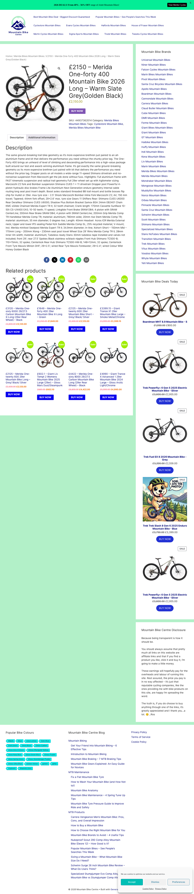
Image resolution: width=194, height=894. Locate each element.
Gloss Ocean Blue (33, 755)
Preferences (178, 882)
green (45, 764)
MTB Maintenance (78, 772)
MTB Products (76, 812)
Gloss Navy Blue (14, 755)
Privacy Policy (161, 889)
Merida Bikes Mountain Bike (85, 127)
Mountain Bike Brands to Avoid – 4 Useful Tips (97, 835)
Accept (132, 882)
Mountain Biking (77, 740)
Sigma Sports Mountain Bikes (84, 34)
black (10, 741)
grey (54, 764)
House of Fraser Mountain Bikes (148, 25)
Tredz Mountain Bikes (115, 34)
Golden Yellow (32, 764)
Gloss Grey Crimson (16, 750)
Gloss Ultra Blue (15, 764)
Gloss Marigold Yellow (38, 750)
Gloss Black (26, 746)
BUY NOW (77, 111)
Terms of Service (140, 737)
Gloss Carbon (41, 746)
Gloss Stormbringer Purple (39, 759)
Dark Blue (45, 741)
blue (20, 741)
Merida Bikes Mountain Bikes (29, 56)
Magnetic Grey (25, 768)
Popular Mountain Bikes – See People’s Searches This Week (126, 17)
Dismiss (155, 882)
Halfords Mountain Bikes (113, 25)
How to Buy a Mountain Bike (87, 825)
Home (9, 56)
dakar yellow (31, 741)
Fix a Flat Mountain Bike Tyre (87, 777)
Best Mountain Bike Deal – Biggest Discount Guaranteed (62, 17)
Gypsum (11, 768)
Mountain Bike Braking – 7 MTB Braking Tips (96, 759)
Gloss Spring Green (16, 759)
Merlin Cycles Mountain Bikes (48, 34)
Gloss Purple (49, 755)
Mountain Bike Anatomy (84, 790)
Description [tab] (17, 137)
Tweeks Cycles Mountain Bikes (147, 34)
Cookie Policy (148, 889)
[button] (59, 68)
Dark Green (12, 746)
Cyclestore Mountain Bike (108, 124)
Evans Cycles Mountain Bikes (81, 25)
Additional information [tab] (41, 137)
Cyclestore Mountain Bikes (47, 25)
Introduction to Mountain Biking (88, 754)
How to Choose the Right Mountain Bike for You (98, 830)
